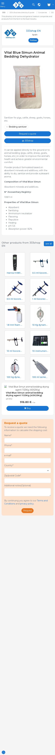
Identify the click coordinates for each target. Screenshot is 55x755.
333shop (28, 140)
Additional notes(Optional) (17, 485)
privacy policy (27, 503)
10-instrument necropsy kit (40, 351)
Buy (28, 408)
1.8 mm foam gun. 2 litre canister (15, 325)
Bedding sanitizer (18, 126)
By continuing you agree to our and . (26, 502)
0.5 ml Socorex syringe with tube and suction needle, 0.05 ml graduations (15, 299)
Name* (7, 435)
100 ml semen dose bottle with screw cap (40, 377)
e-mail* (7, 455)
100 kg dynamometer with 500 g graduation (15, 377)
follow (33, 40)
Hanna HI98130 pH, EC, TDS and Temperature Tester (15, 273)
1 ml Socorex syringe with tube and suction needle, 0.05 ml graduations (40, 299)
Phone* (8, 445)
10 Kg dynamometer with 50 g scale (40, 325)
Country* (8, 465)
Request (27, 510)
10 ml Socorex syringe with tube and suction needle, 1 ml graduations (15, 351)
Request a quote (27, 133)
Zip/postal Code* (12, 475)
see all (48, 243)
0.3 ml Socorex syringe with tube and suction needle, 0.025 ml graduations (40, 273)
